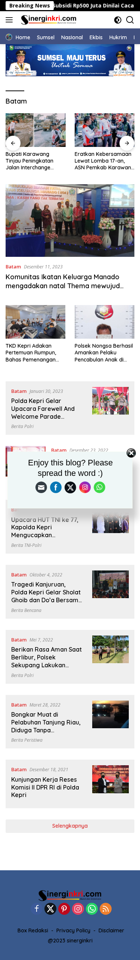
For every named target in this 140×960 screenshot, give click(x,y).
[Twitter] (50, 909)
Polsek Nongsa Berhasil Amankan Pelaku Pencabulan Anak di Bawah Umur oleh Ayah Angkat (104, 352)
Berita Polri (22, 426)
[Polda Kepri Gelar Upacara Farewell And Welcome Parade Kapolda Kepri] (110, 408)
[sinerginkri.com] (48, 19)
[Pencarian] (130, 20)
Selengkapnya (70, 825)
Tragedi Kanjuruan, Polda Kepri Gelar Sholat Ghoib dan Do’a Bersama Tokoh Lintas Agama (46, 596)
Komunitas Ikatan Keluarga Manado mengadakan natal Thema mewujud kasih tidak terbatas (63, 286)
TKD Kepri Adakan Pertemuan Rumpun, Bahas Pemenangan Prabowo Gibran (31, 352)
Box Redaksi (33, 930)
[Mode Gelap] (117, 20)
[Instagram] (78, 909)
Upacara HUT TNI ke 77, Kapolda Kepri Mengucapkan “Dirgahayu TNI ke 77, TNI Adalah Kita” (44, 535)
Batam (13, 266)
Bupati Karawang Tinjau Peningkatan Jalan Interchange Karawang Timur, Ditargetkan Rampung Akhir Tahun (33, 161)
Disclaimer (111, 930)
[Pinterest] (64, 909)
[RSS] (106, 909)
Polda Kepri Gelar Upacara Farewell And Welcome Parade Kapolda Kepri (43, 412)
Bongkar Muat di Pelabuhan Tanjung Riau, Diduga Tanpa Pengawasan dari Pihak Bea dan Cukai (46, 730)
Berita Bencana (26, 610)
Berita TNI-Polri (26, 545)
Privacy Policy (73, 930)
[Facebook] (37, 909)
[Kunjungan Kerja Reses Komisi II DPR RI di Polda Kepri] (110, 784)
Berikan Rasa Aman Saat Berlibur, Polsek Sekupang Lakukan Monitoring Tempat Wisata (46, 665)
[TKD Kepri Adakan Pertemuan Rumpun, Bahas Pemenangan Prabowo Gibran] (35, 322)
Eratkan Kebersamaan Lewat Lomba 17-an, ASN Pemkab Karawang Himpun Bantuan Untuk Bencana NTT (104, 161)
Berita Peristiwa (27, 740)
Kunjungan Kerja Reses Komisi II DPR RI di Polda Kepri (45, 787)
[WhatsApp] (92, 909)
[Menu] (11, 19)
